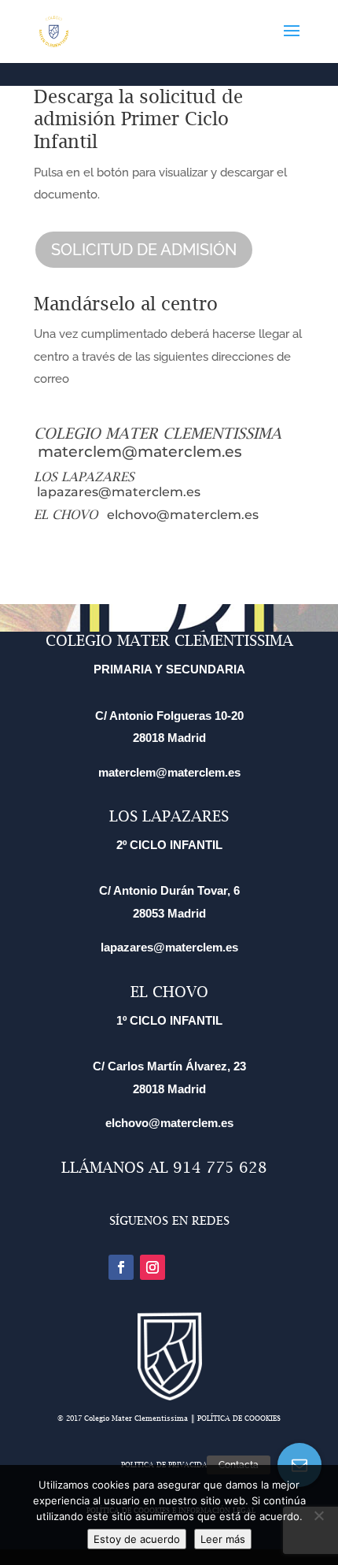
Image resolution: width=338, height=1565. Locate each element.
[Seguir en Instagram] (152, 1267)
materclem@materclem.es (140, 452)
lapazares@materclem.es (118, 491)
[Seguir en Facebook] (121, 1267)
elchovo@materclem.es (183, 514)
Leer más (222, 1539)
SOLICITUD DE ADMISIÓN (144, 249)
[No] (318, 1515)
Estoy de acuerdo (137, 1539)
